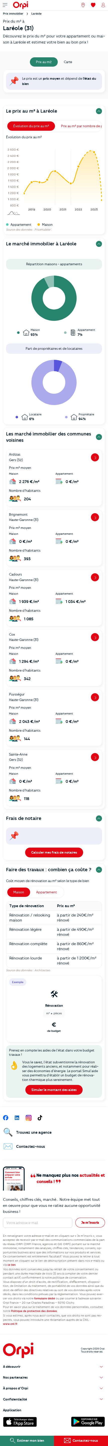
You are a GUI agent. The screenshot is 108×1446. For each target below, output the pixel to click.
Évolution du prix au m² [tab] (31, 126)
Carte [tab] (68, 62)
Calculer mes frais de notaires (54, 852)
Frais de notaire (23, 818)
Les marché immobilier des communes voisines (48, 437)
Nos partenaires (15, 1377)
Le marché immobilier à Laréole (41, 244)
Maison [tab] (18, 892)
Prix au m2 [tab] (44, 62)
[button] (54, 1366)
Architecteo (42, 970)
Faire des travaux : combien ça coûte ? (48, 869)
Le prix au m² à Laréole (31, 111)
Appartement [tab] (46, 892)
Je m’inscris (90, 1222)
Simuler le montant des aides (54, 1090)
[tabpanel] (54, 83)
